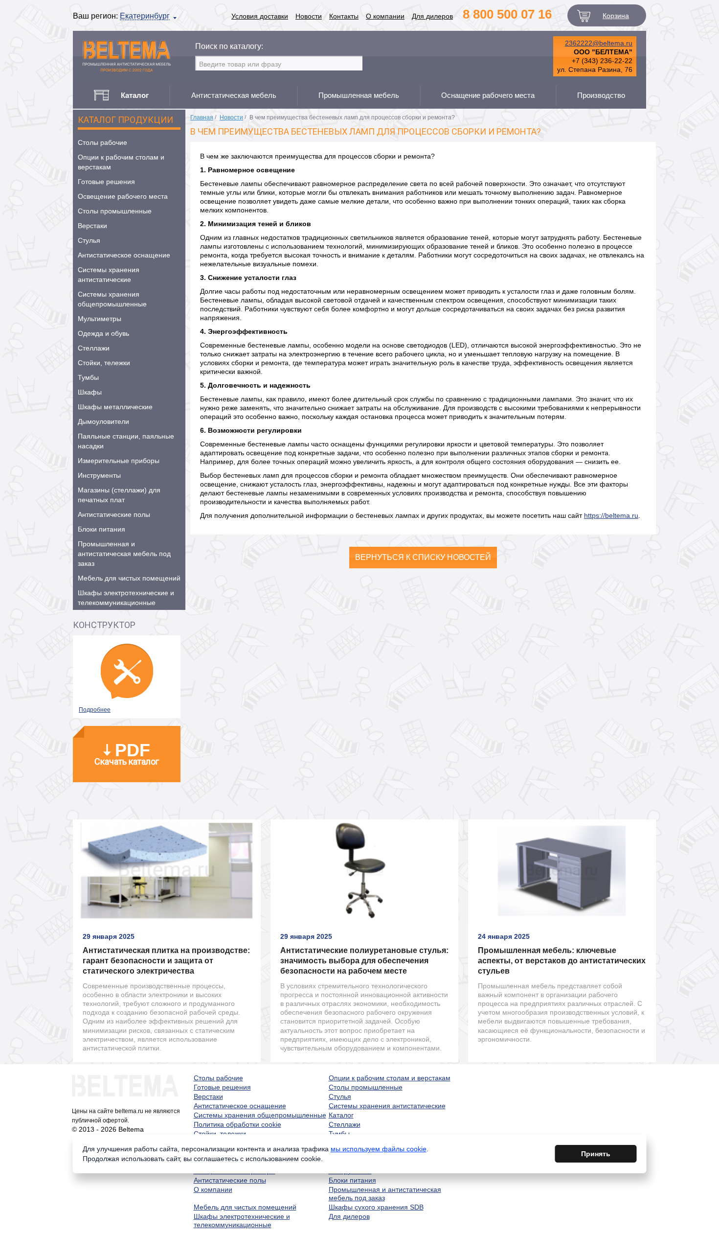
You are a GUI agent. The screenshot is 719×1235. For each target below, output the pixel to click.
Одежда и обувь (103, 333)
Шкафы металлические (115, 407)
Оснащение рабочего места (488, 95)
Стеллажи (94, 348)
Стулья (89, 240)
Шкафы (90, 392)
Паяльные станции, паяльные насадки (126, 441)
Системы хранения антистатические (108, 274)
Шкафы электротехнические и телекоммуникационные (126, 597)
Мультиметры (99, 319)
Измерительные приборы (118, 461)
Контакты (344, 16)
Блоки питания (101, 529)
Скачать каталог (126, 753)
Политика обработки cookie (237, 1124)
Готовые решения (106, 182)
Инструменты (99, 475)
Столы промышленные (115, 211)
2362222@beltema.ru (598, 43)
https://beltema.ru (611, 515)
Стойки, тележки (104, 363)
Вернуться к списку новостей (423, 557)
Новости (308, 16)
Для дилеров (432, 16)
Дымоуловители (103, 421)
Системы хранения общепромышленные (112, 299)
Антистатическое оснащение (124, 255)
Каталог (341, 1115)
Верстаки (92, 226)
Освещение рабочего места (123, 196)
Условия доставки (259, 16)
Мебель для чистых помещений (129, 578)
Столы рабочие (102, 142)
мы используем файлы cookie (379, 1149)
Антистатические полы (114, 514)
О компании (385, 16)
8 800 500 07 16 (507, 14)
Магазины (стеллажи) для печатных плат (119, 495)
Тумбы (88, 377)
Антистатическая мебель (233, 95)
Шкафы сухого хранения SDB (376, 1207)
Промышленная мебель (358, 95)
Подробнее (95, 709)
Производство (601, 95)
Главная (201, 117)
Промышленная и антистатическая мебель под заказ (124, 553)
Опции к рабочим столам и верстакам (121, 162)
